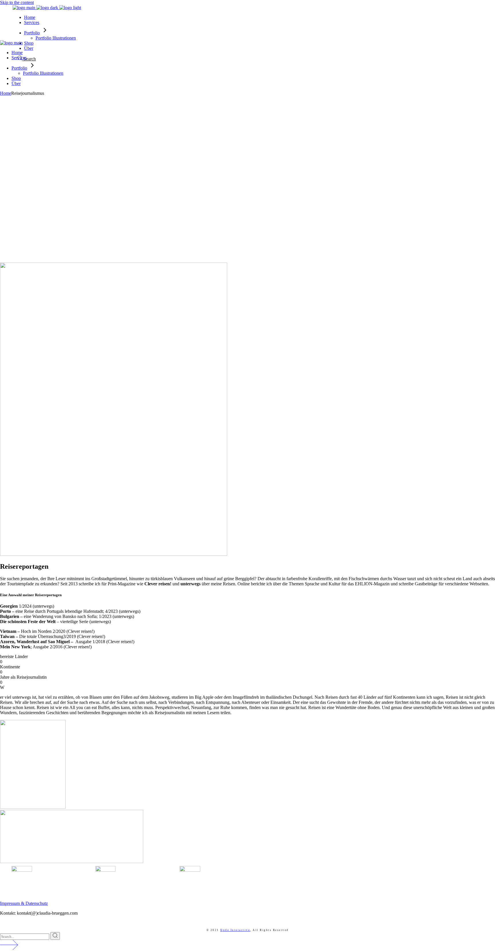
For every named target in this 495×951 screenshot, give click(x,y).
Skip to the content (17, 2)
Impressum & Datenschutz (24, 903)
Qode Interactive (235, 930)
